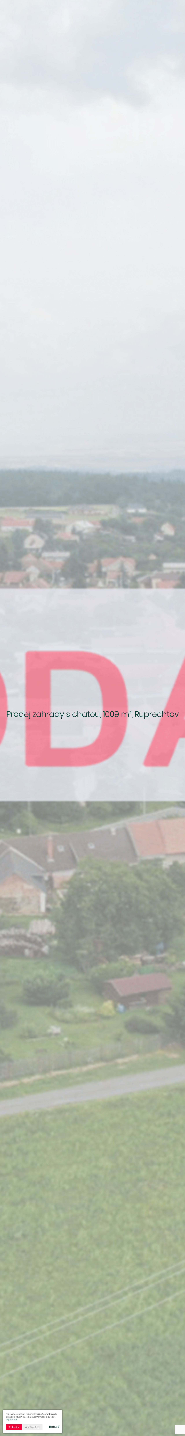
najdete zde (11, 1419)
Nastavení (54, 1427)
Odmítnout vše (32, 1427)
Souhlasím (14, 1427)
